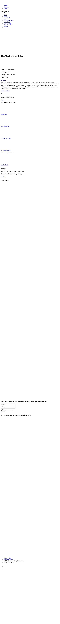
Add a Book (7, 22)
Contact (6, 26)
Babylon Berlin (4, 165)
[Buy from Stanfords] (38, 555)
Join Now (3, 51)
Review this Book (5, 90)
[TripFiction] (8, 3)
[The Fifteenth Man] (4, 123)
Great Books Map (8, 24)
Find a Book (7, 17)
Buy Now (3, 80)
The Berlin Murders (5, 150)
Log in (2, 99)
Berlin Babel (4, 114)
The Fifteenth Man (5, 126)
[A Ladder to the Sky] (4, 135)
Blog (5, 19)
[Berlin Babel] (4, 111)
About (5, 16)
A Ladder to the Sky (6, 138)
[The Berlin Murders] (4, 147)
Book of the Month (8, 20)
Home (5, 15)
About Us (3, 176)
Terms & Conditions (9, 559)
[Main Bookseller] (30, 431)
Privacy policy (7, 558)
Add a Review (7, 23)
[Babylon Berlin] (4, 162)
